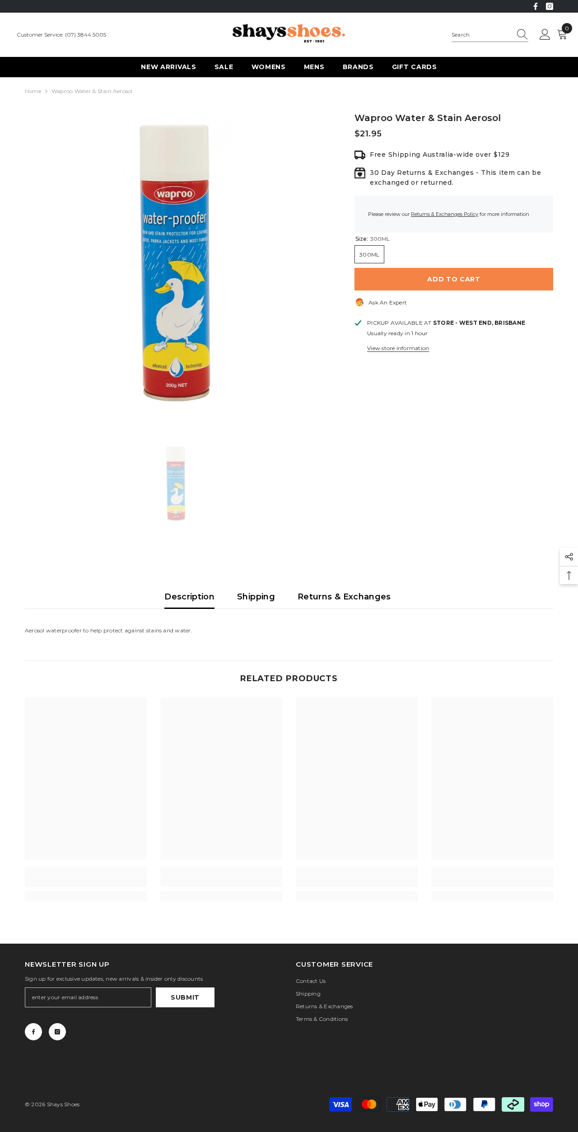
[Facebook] (535, 6)
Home (33, 91)
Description (189, 597)
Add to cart (453, 279)
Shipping (256, 597)
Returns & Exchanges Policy (444, 214)
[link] (86, 882)
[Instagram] (549, 6)
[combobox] (481, 35)
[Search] (490, 35)
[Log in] (545, 34)
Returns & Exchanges (344, 597)
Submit (185, 997)
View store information (398, 348)
